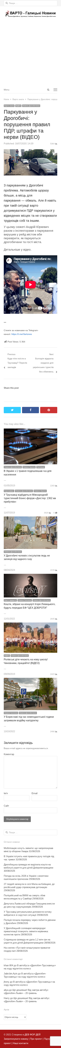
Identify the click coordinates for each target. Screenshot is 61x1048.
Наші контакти (20, 1043)
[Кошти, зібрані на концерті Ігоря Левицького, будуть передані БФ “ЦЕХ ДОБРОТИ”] (30, 576)
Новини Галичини (24, 600)
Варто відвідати (10, 600)
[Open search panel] (48, 90)
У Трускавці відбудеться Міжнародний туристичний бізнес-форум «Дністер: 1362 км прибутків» (30, 498)
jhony (6, 981)
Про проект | (36, 1038)
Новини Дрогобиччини (31, 106)
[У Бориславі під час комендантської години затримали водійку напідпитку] (30, 680)
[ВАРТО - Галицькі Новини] (30, 13)
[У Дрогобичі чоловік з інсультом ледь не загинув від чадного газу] (30, 518)
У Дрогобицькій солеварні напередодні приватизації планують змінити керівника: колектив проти (26, 931)
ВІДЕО (18, 106)
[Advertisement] (30, 53)
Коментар (9, 754)
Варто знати (9, 106)
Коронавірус (9, 491)
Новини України (29, 467)
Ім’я (6, 793)
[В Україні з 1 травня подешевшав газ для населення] (30, 430)
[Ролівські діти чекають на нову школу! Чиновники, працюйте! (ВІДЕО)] (30, 624)
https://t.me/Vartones (21, 334)
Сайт (6, 805)
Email (34, 793)
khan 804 (8, 965)
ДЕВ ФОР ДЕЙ (33, 1034)
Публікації (40, 467)
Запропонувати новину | (16, 1038)
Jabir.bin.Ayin (10, 973)
